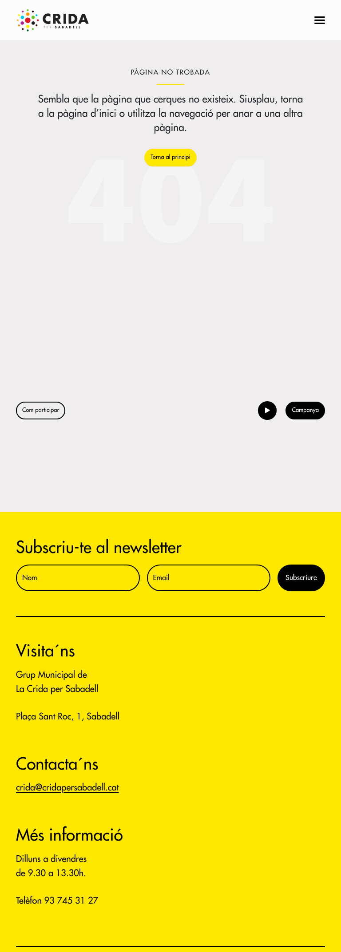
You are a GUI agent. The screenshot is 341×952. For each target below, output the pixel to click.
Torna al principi (170, 157)
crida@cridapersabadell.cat (67, 787)
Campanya (305, 410)
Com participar (40, 410)
